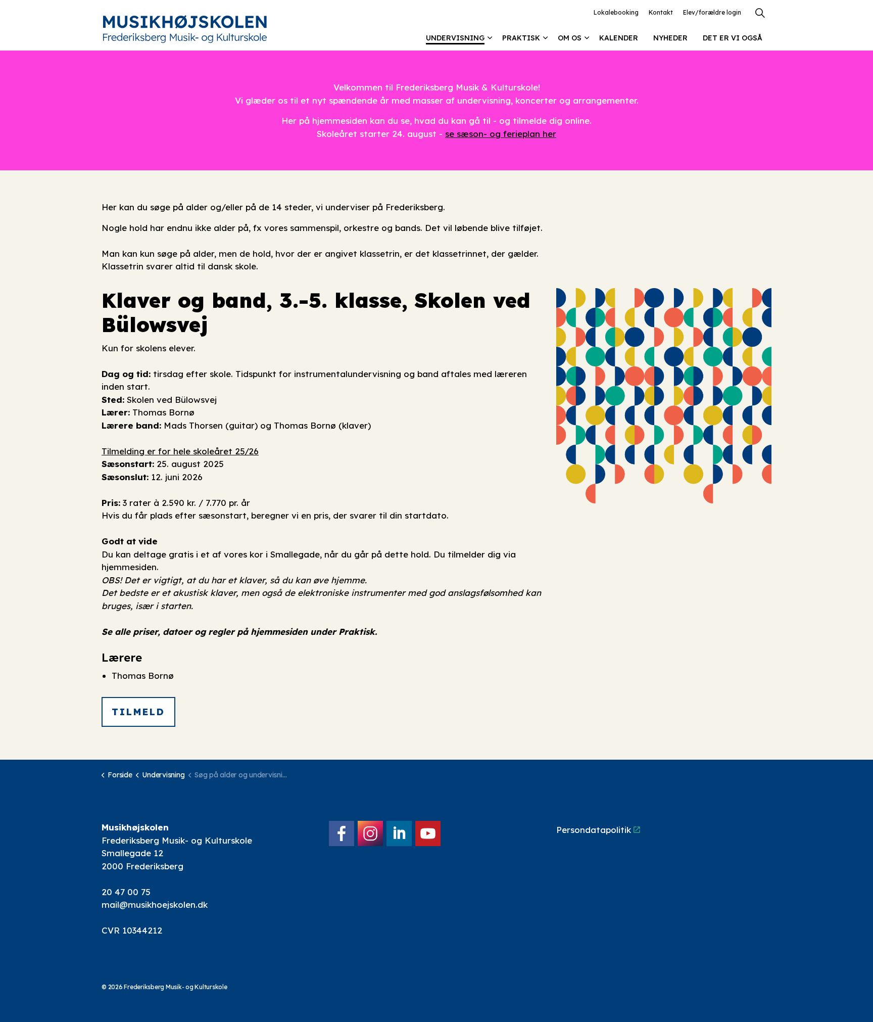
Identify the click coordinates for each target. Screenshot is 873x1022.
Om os (569, 37)
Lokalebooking (616, 12)
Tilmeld (138, 712)
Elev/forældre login (712, 12)
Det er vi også (732, 37)
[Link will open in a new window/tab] (341, 833)
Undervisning (455, 37)
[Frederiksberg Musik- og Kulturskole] (185, 29)
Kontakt (661, 12)
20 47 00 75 (126, 892)
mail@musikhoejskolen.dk (155, 904)
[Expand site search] (760, 12)
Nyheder (670, 37)
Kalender (618, 37)
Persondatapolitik (593, 829)
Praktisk (521, 37)
